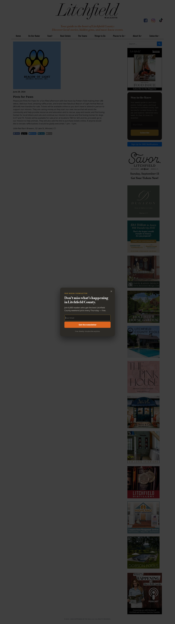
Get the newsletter (87, 324)
